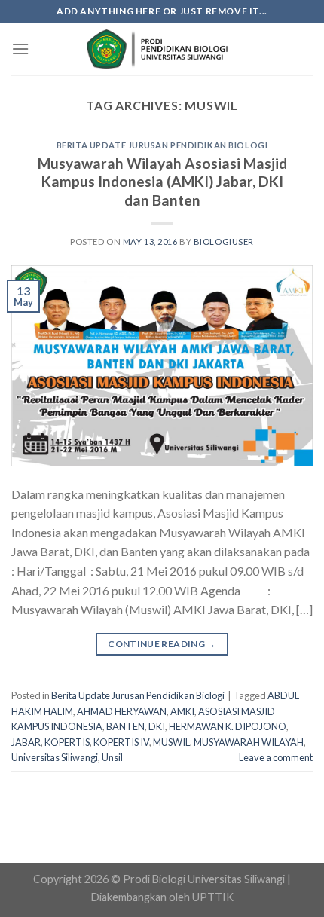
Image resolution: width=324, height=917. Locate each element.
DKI (156, 726)
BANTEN (125, 726)
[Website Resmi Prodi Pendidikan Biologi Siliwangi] (162, 49)
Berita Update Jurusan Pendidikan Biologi (162, 145)
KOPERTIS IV (121, 742)
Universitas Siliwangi (54, 757)
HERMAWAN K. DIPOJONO (227, 726)
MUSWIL (171, 742)
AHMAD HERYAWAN (122, 711)
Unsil (112, 757)
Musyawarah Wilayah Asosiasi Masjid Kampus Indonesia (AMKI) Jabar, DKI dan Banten (162, 181)
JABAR (26, 742)
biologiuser (224, 241)
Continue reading (162, 644)
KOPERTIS (67, 742)
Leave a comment (276, 757)
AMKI (182, 711)
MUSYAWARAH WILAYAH (249, 742)
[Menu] (20, 48)
